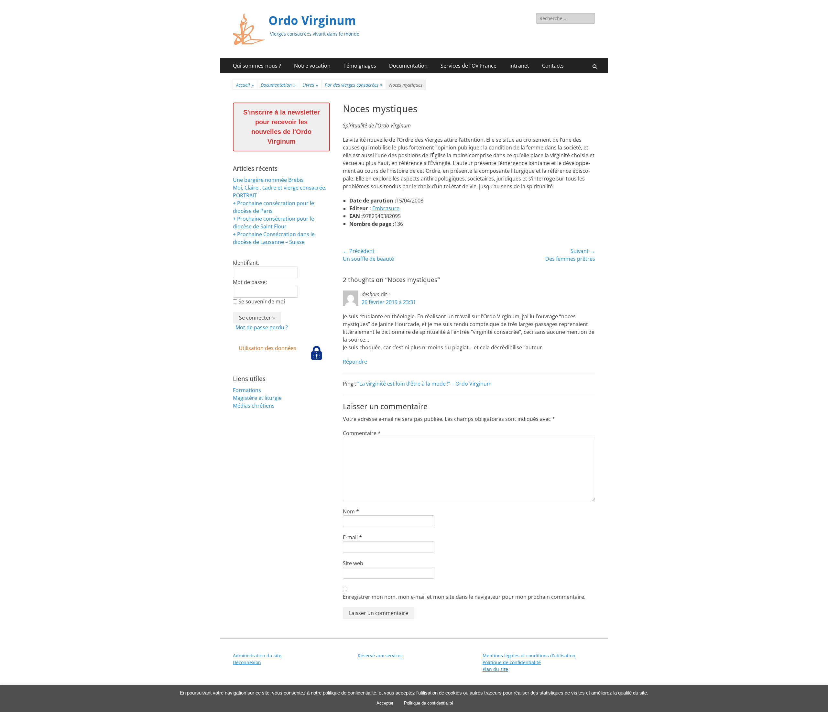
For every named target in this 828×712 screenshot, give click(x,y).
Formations (247, 390)
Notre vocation (312, 65)
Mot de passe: (250, 282)
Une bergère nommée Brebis (268, 179)
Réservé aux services (380, 655)
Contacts (553, 65)
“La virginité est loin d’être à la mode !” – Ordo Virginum (424, 383)
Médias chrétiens (254, 405)
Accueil (245, 85)
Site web (353, 563)
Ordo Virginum (312, 21)
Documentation (408, 65)
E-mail (352, 537)
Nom (351, 511)
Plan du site (495, 669)
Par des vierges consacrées (353, 85)
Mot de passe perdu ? (261, 327)
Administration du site (257, 655)
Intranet (519, 65)
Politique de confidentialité (512, 662)
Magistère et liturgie (257, 397)
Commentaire (362, 433)
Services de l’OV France (468, 65)
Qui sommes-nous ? (257, 65)
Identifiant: (246, 262)
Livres (310, 85)
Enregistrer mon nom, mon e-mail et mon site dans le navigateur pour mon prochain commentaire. (464, 596)
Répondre (355, 361)
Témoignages (359, 65)
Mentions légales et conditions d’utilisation (529, 655)
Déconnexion (247, 662)
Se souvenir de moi (261, 301)
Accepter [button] (384, 703)
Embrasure (385, 208)
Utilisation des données (267, 348)
